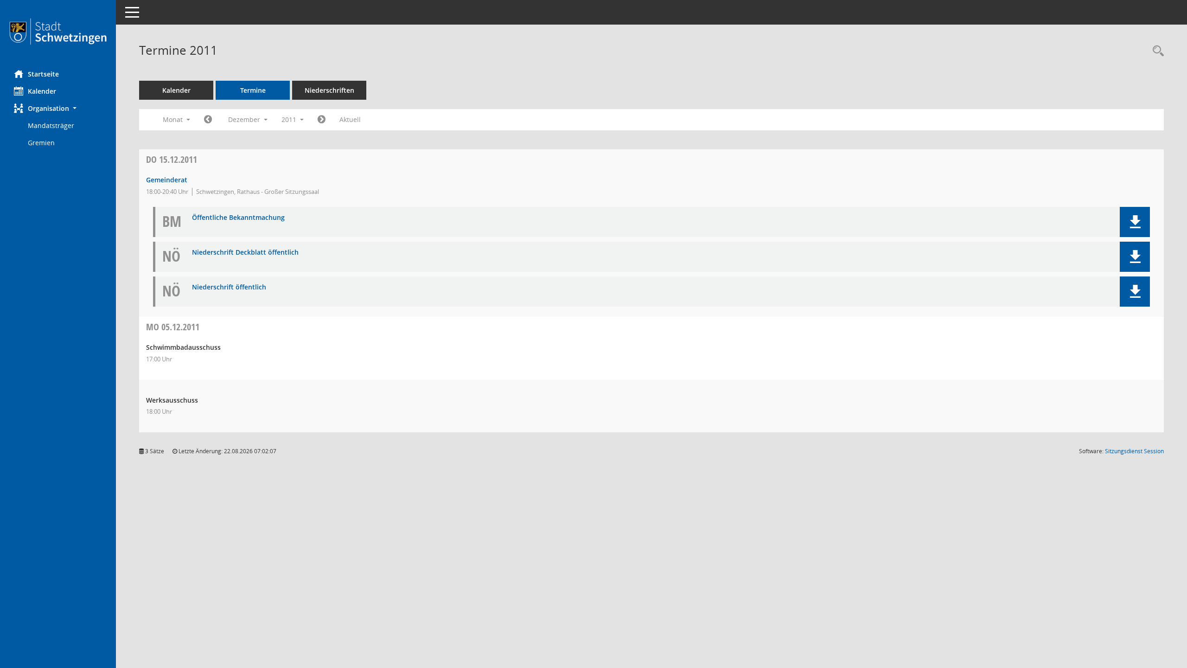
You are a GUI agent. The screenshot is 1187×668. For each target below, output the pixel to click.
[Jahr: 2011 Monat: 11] (208, 119)
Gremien (41, 142)
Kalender (42, 91)
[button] (58, 108)
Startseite (43, 74)
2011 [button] (289, 119)
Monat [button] (174, 119)
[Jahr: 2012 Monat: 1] (321, 119)
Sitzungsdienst (1134, 451)
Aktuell (350, 119)
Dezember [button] (245, 119)
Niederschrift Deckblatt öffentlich (245, 253)
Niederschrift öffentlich (229, 287)
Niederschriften (329, 90)
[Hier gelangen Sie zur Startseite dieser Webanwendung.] (58, 31)
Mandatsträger (51, 125)
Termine (253, 90)
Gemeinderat (166, 179)
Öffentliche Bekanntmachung (238, 218)
